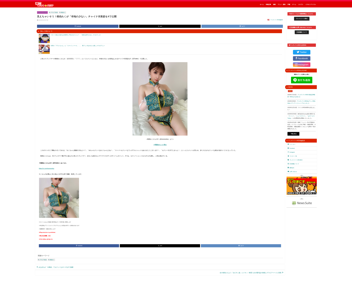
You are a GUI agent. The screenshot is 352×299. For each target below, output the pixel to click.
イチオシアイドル (310, 4)
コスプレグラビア (42, 12)
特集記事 (268, 4)
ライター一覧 (293, 156)
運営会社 (291, 167)
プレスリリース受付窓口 (296, 160)
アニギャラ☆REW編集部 (276, 19)
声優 (289, 4)
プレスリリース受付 (301, 18)
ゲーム (294, 4)
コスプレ (300, 4)
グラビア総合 (54, 12)
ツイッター (292, 144)
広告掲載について (302, 32)
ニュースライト (300, 116)
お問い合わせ (293, 171)
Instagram (292, 152)
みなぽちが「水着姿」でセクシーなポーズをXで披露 (56, 267)
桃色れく (63, 12)
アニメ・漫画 (281, 4)
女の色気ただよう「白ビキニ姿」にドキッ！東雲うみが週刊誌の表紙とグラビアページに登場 (250, 272)
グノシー (291, 116)
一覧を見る (293, 133)
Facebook (292, 148)
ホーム (262, 4)
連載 (274, 4)
